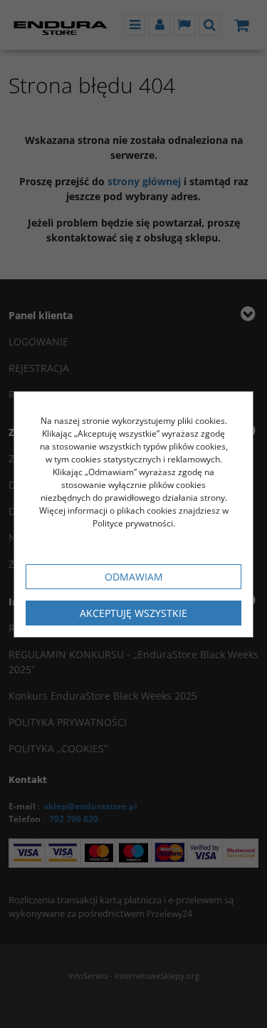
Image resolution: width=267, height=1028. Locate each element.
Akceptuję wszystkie (133, 613)
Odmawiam (134, 576)
